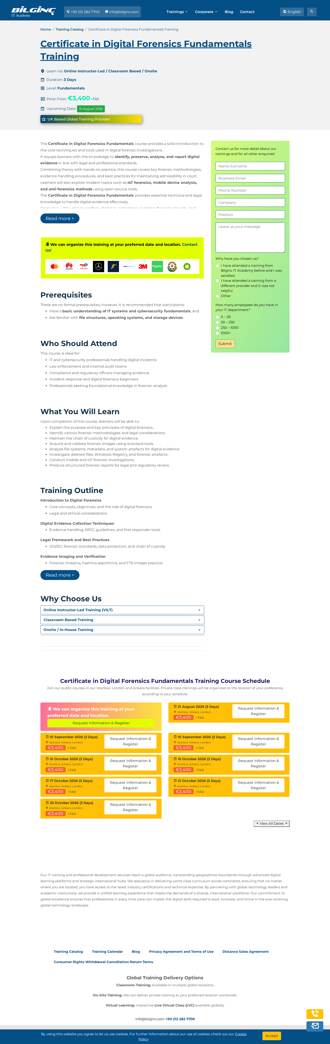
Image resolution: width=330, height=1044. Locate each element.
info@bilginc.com (123, 12)
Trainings (176, 12)
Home (45, 29)
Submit (225, 344)
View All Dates (271, 823)
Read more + (60, 218)
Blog (229, 12)
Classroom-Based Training (68, 620)
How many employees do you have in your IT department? (247, 307)
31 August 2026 (91, 109)
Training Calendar (107, 951)
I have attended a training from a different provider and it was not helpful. (248, 285)
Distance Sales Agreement (245, 951)
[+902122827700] (314, 1017)
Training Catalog (70, 29)
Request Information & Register (101, 723)
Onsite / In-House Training (68, 630)
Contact (247, 12)
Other (226, 296)
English (294, 12)
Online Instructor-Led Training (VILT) (78, 610)
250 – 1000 (229, 327)
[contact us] (315, 1027)
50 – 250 (228, 322)
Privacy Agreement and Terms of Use (181, 951)
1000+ (226, 333)
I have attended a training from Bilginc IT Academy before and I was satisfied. (251, 270)
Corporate (204, 12)
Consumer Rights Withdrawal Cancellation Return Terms (103, 962)
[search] (312, 12)
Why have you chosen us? (237, 258)
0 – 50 (226, 317)
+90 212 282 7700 (85, 12)
